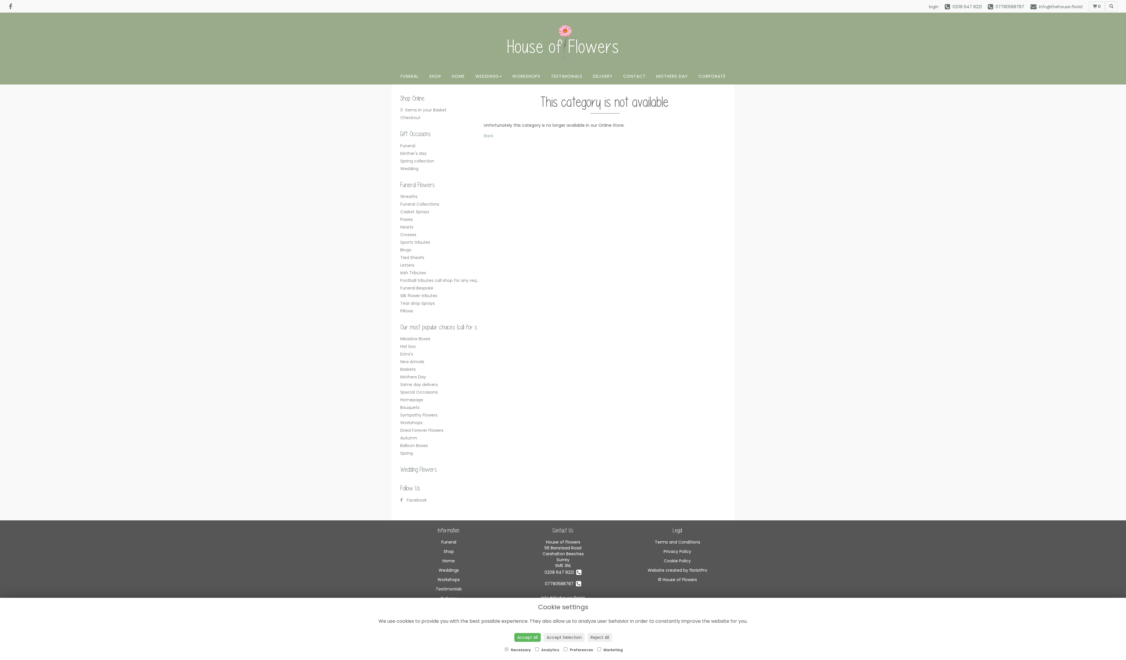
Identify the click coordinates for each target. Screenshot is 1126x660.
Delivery (603, 76)
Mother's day (413, 153)
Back (489, 136)
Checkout (410, 118)
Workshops (526, 76)
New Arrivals (412, 362)
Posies (406, 219)
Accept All (527, 637)
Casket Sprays (414, 212)
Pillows (406, 311)
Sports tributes (415, 242)
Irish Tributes (413, 273)
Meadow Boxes (415, 339)
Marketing (613, 649)
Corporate (712, 76)
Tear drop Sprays (417, 303)
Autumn (408, 438)
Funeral (410, 76)
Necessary (520, 649)
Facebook (416, 500)
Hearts (406, 227)
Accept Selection (564, 637)
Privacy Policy (677, 551)
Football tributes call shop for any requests (444, 280)
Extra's (406, 354)
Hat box (408, 346)
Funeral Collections (419, 204)
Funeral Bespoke (416, 288)
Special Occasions (419, 392)
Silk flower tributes (418, 296)
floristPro (698, 570)
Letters (407, 265)
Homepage (411, 400)
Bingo (405, 250)
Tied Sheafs (412, 257)
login (934, 7)
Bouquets (410, 407)
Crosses (408, 235)
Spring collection (417, 161)
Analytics (549, 649)
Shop (435, 76)
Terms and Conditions (677, 542)
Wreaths (409, 196)
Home (458, 76)
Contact (634, 76)
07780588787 (560, 584)
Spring (406, 453)
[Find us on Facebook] (12, 6)
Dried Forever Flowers (421, 430)
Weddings (487, 76)
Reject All (600, 637)
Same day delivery (419, 384)
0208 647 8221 (560, 572)
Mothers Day (672, 76)
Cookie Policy (677, 561)
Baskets (408, 369)
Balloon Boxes (414, 446)
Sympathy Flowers (418, 415)
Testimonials (566, 76)
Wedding (409, 169)
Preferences (581, 649)
